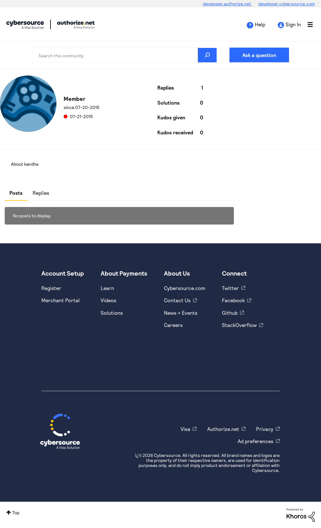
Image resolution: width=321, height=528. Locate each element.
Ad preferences (255, 441)
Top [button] (15, 512)
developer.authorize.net (227, 3)
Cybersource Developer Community (25, 24)
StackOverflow (239, 325)
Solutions (112, 313)
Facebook (233, 300)
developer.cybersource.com (286, 3)
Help (260, 24)
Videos (108, 300)
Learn (107, 288)
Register (51, 288)
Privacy (264, 429)
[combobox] (124, 55)
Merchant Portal (60, 300)
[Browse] (307, 24)
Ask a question (259, 55)
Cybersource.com (184, 288)
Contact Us (177, 300)
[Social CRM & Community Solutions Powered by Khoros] (301, 514)
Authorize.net (223, 429)
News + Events (180, 313)
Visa (185, 429)
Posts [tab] (16, 193)
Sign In (293, 24)
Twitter (230, 288)
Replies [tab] (41, 193)
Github (230, 313)
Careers (173, 325)
